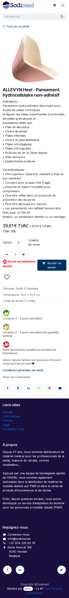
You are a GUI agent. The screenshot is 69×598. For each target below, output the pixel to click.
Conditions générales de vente (23, 370)
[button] (7, 277)
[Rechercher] (62, 16)
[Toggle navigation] (62, 5)
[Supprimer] (7, 254)
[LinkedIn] (28, 388)
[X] (18, 388)
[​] (7, 570)
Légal (6, 425)
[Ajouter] (23, 254)
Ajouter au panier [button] (53, 265)
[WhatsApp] (39, 388)
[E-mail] (60, 388)
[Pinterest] (49, 388)
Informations (11, 416)
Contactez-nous (13, 429)
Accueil (8, 412)
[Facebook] (7, 388)
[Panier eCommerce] (54, 5)
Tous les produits (17, 26)
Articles (8, 420)
